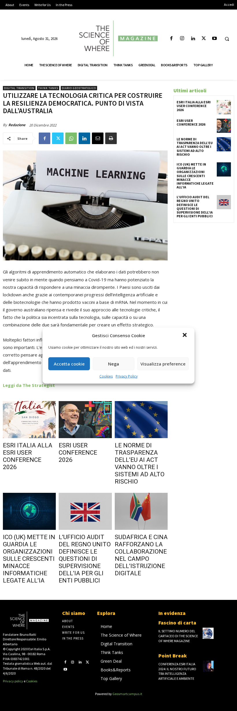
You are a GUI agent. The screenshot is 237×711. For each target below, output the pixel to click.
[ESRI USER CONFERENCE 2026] (85, 419)
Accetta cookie (69, 364)
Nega (113, 364)
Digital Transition (19, 88)
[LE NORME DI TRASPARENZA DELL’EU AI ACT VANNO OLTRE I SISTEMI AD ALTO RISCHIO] (141, 419)
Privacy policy (13, 681)
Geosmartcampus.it (127, 694)
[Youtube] (214, 39)
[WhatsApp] (71, 138)
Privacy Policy (127, 376)
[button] (185, 335)
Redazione (16, 124)
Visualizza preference (163, 364)
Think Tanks (48, 88)
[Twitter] (204, 39)
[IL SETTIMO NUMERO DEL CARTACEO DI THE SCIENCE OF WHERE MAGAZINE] (208, 633)
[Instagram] (182, 39)
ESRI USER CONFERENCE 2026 (78, 452)
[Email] (97, 138)
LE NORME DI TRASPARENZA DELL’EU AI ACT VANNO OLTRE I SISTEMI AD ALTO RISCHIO (139, 463)
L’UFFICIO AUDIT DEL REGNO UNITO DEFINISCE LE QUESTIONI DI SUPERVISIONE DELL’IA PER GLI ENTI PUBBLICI (85, 559)
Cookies (106, 376)
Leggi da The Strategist (29, 385)
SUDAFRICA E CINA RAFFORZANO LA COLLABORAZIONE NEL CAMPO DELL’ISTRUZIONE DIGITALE (141, 555)
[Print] (111, 138)
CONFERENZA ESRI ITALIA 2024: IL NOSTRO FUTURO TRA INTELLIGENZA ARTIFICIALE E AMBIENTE (177, 671)
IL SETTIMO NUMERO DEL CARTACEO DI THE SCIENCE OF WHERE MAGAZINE (178, 636)
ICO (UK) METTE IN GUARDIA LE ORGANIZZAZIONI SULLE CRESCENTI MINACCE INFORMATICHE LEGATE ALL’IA (29, 559)
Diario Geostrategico (79, 88)
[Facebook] (171, 39)
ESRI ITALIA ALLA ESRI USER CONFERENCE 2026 (27, 456)
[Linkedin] (193, 39)
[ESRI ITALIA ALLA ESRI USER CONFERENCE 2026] (29, 419)
